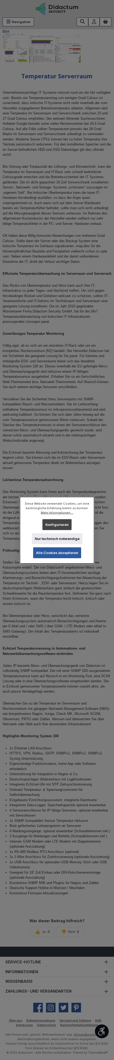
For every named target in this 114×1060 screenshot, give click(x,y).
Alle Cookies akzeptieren (57, 553)
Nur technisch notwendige (57, 538)
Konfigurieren (57, 524)
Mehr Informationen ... (57, 512)
